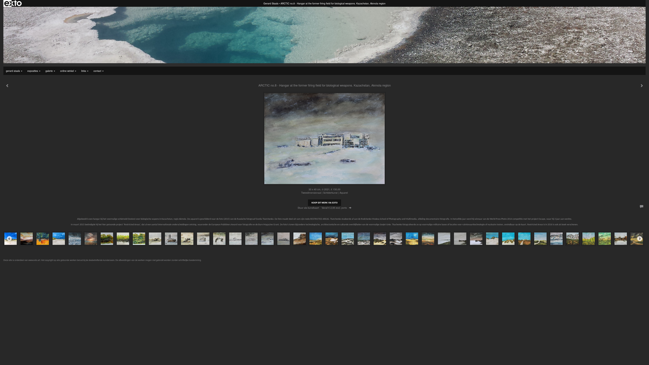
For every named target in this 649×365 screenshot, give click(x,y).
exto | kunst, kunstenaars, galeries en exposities (12, 3)
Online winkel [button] (67, 70)
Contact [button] (97, 70)
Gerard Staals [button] (13, 70)
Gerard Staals (270, 3)
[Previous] (9, 238)
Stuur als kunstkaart (322, 207)
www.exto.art (34, 260)
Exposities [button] (33, 70)
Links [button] (84, 70)
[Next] (639, 238)
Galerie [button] (49, 70)
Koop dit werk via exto (324, 202)
